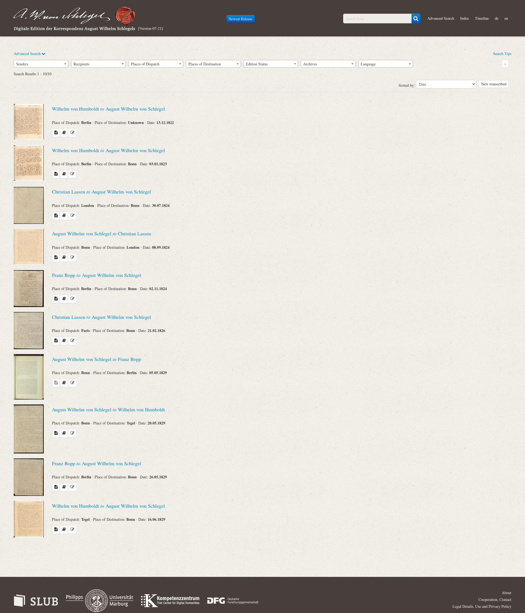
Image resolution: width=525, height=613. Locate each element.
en (506, 18)
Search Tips (502, 53)
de (496, 18)
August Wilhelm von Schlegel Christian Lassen (101, 233)
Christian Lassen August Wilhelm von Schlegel (101, 191)
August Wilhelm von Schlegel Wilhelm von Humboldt (108, 409)
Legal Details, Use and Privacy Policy (482, 606)
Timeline (482, 18)
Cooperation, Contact (495, 599)
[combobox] (41, 64)
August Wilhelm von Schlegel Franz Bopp (96, 359)
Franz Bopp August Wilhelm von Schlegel (96, 275)
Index (464, 18)
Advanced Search (440, 18)
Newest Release (240, 18)
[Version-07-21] (150, 28)
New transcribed (493, 83)
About (506, 592)
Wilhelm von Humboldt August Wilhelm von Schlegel (108, 108)
